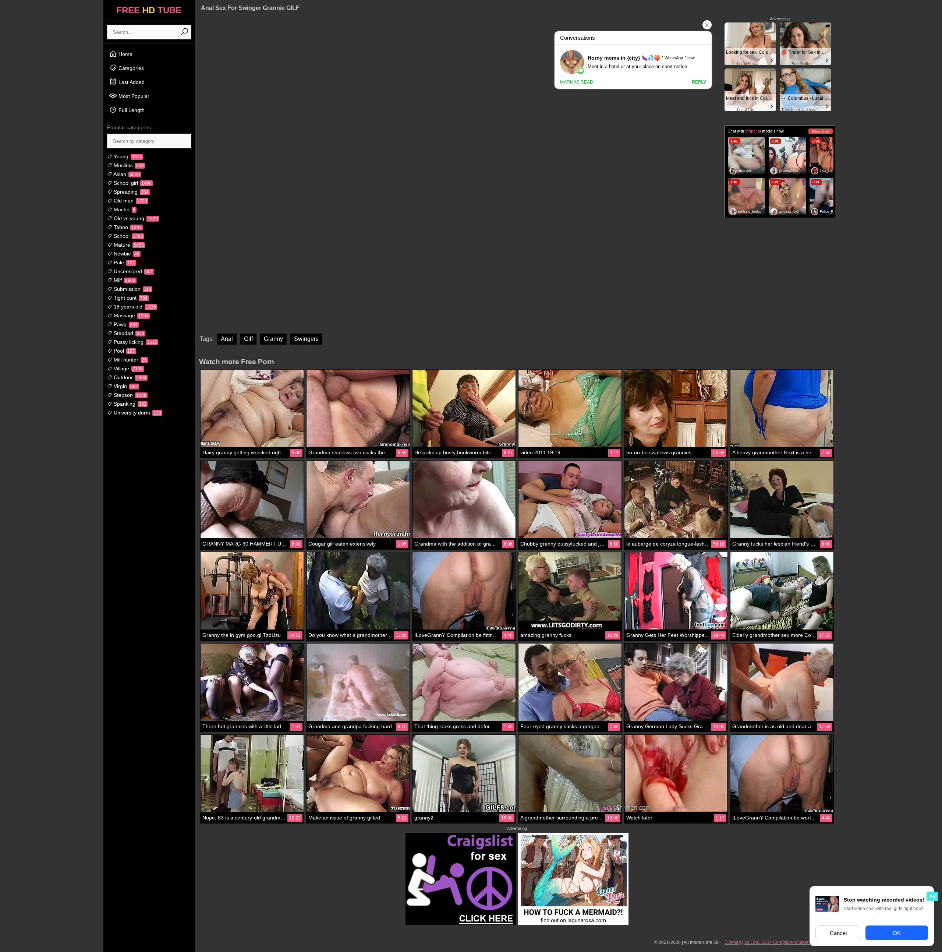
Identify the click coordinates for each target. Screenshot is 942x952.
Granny (273, 339)
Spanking (129, 404)
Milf (123, 280)
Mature (128, 245)
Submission (131, 289)
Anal (227, 339)
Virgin (125, 386)
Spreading (130, 192)
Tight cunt (130, 298)
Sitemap (733, 942)
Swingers (306, 339)
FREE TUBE (148, 10)
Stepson (129, 395)
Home (124, 54)
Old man (129, 201)
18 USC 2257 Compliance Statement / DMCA (789, 942)
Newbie (125, 254)
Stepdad (128, 333)
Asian (126, 174)
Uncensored (132, 271)
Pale (123, 262)
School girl (132, 183)
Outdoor (129, 377)
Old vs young (135, 218)
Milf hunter (129, 360)
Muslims (128, 165)
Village (127, 368)
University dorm (136, 413)
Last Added (131, 82)
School (127, 236)
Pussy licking (134, 342)
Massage (130, 315)
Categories (130, 68)
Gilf (248, 339)
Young (127, 156)
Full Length (131, 110)
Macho (123, 209)
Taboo (127, 227)
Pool (123, 351)
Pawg (125, 324)
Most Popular (133, 96)
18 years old (134, 307)
